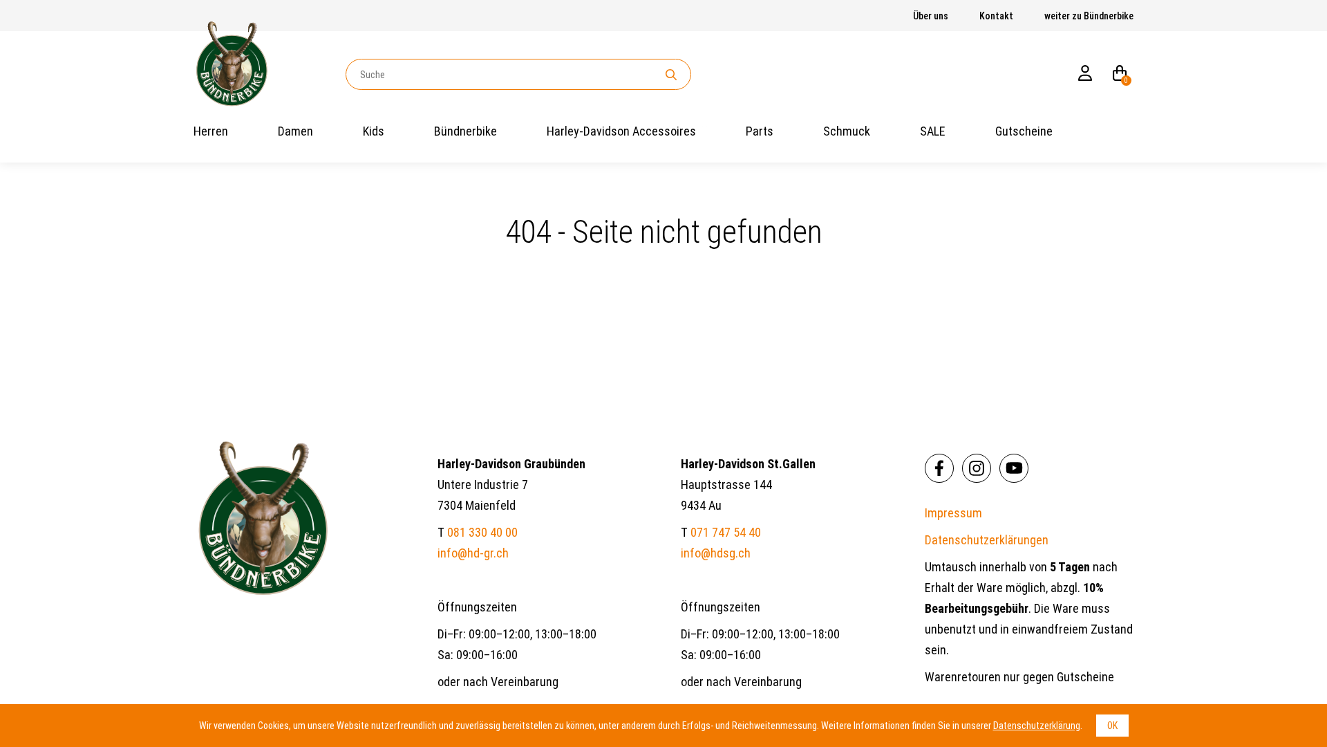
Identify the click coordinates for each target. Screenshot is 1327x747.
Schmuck (846, 131)
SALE (932, 131)
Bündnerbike (465, 131)
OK (1112, 725)
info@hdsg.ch (716, 553)
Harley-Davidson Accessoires (621, 131)
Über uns (930, 15)
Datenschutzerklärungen (986, 540)
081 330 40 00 (482, 532)
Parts (759, 131)
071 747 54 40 (725, 532)
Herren (211, 131)
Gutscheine (1024, 131)
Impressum (953, 513)
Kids (373, 131)
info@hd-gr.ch (473, 553)
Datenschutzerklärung (1036, 725)
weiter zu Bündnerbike (1088, 15)
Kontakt (996, 15)
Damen (295, 131)
